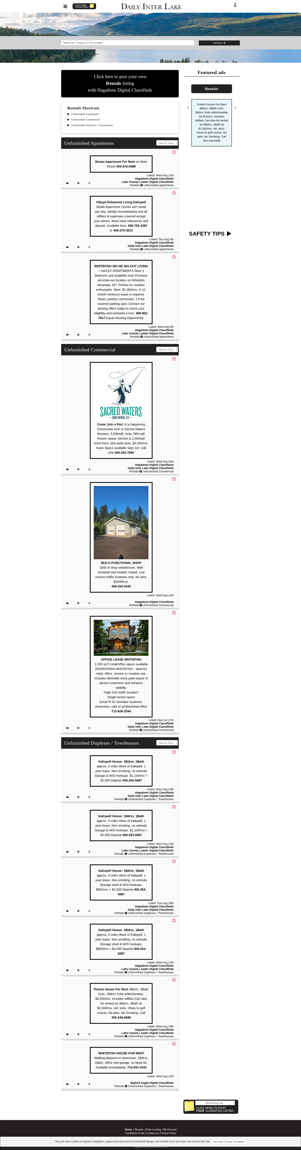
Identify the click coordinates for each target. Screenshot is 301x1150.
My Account (170, 1129)
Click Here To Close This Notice (228, 1141)
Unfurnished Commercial (85, 119)
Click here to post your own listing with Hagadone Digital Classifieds (120, 83)
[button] (188, 95)
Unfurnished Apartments (85, 114)
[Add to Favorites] (174, 152)
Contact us (152, 1133)
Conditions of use (135, 1133)
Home (128, 1129)
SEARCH (218, 43)
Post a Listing (153, 1129)
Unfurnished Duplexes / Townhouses (92, 125)
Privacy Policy (168, 1133)
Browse (139, 1129)
